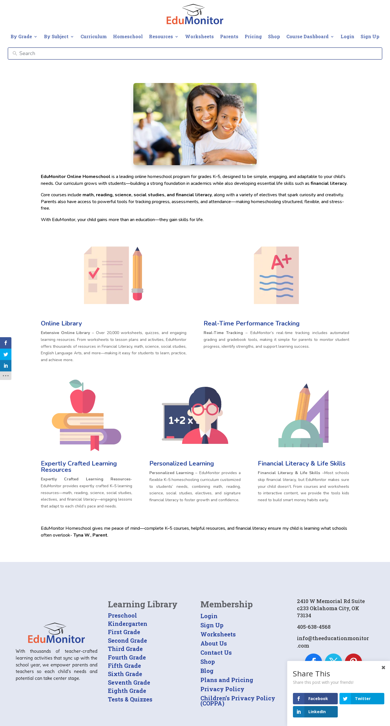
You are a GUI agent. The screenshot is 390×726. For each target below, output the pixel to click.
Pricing (253, 36)
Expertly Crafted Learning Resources (79, 466)
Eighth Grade (127, 690)
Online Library (61, 323)
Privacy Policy (222, 689)
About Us (213, 643)
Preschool (122, 615)
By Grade (21, 36)
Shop (274, 36)
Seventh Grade (129, 682)
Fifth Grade (124, 665)
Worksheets (199, 36)
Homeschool (128, 36)
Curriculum (94, 36)
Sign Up (370, 36)
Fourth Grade (127, 657)
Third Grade (125, 648)
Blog (207, 670)
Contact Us (216, 652)
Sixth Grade (125, 674)
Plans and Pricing (226, 679)
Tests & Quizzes (130, 699)
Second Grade (127, 640)
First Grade (124, 632)
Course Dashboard (307, 36)
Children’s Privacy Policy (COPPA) (237, 700)
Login (347, 36)
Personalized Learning (181, 463)
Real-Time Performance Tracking (251, 323)
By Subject (56, 36)
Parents (229, 36)
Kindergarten (127, 623)
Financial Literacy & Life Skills (301, 463)
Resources (161, 36)
